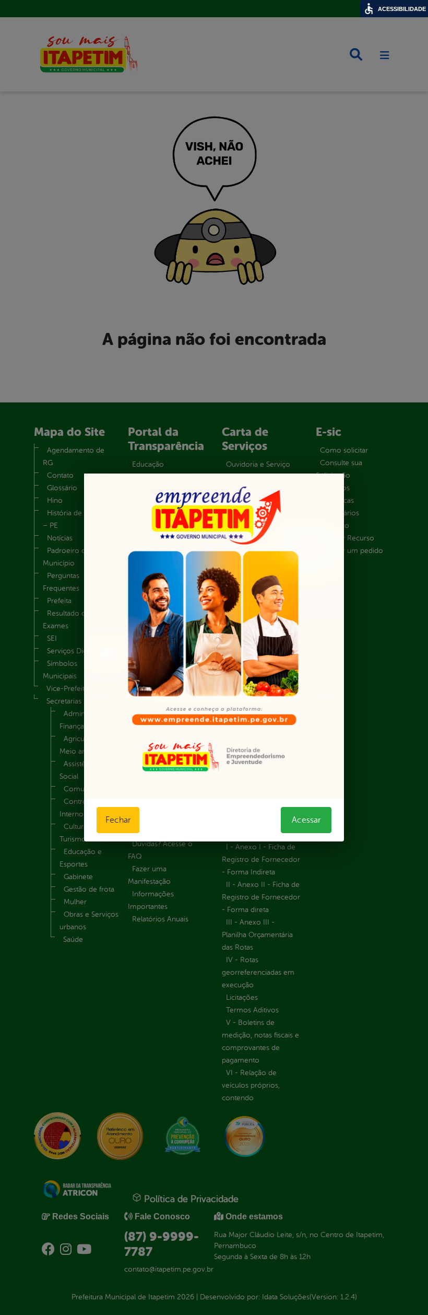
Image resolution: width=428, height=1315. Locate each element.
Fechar (117, 820)
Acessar (306, 820)
